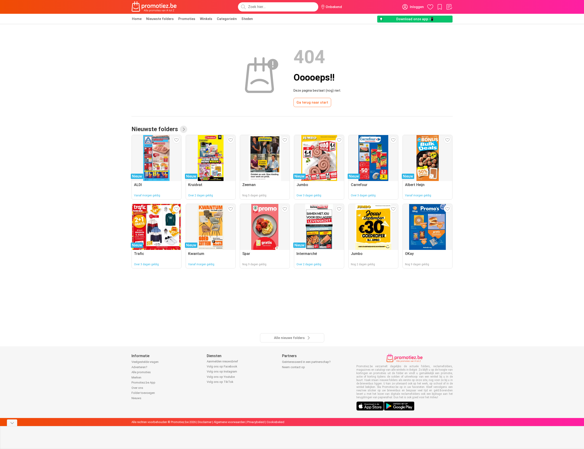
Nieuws (136, 398)
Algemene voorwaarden (229, 422)
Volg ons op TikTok (220, 382)
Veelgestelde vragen (145, 362)
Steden (247, 19)
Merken (136, 377)
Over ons (137, 388)
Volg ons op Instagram (222, 371)
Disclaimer (205, 422)
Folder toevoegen (143, 393)
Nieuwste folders (160, 19)
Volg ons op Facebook (222, 366)
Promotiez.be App (143, 382)
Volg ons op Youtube (221, 376)
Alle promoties (141, 372)
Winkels (206, 19)
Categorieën (227, 19)
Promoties (186, 19)
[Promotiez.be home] (154, 7)
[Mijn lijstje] (449, 7)
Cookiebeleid (275, 422)
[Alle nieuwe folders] (183, 129)
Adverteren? (139, 367)
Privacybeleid (256, 422)
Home (137, 19)
